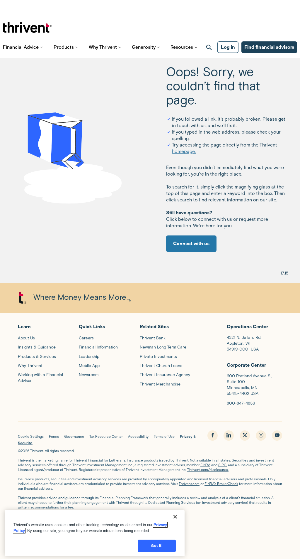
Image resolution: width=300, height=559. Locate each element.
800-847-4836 (241, 403)
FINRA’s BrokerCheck (221, 483)
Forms (54, 436)
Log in (228, 47)
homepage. (184, 151)
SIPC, (222, 465)
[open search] (209, 47)
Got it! (157, 545)
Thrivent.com (189, 483)
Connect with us (191, 243)
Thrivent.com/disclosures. (208, 469)
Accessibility (138, 436)
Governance (74, 436)
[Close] (175, 516)
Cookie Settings (31, 436)
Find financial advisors (269, 47)
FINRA (205, 465)
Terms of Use (164, 436)
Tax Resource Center (106, 436)
